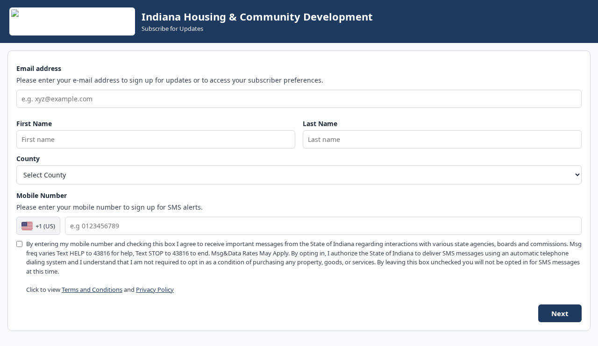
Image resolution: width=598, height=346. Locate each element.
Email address (38, 68)
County (28, 158)
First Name (34, 123)
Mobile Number (41, 195)
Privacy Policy (155, 289)
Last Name (320, 123)
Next (560, 313)
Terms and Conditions (92, 289)
